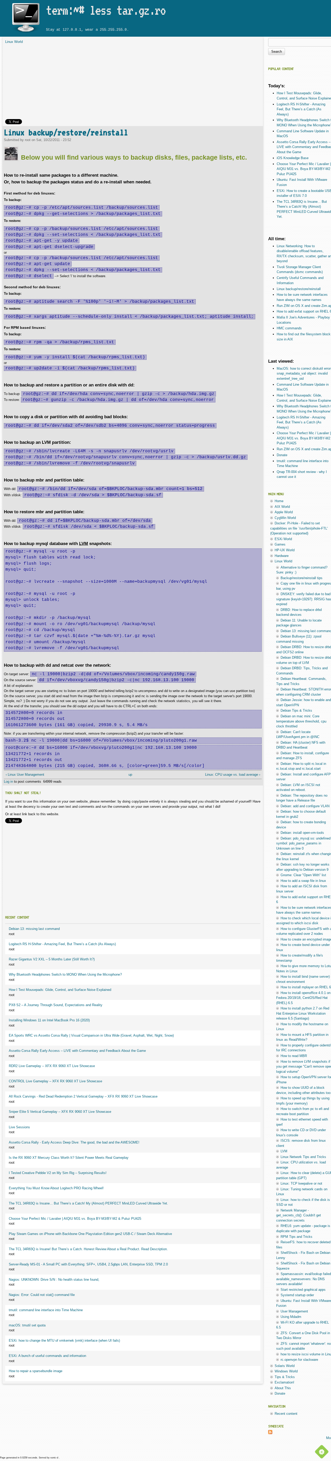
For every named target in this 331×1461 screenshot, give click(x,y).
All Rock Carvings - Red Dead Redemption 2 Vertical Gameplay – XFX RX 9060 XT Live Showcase (83, 1096)
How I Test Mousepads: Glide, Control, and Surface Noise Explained (60, 990)
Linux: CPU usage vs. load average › (232, 774)
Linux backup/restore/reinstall (66, 132)
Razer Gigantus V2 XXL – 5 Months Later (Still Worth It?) (52, 959)
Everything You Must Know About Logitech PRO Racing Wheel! (56, 1188)
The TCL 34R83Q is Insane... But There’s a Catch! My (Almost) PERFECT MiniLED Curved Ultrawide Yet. (88, 1203)
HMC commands (289, 328)
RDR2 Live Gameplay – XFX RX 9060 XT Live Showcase (52, 1066)
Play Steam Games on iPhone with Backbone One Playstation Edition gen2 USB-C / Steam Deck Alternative (90, 1234)
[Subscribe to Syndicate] (270, 1433)
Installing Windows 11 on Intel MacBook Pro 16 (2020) (49, 1020)
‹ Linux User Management (25, 774)
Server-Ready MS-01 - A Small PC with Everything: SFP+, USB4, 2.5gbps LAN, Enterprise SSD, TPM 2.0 (88, 1264)
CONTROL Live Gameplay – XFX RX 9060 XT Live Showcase (55, 1081)
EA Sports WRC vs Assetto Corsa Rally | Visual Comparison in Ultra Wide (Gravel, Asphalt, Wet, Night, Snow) (91, 1035)
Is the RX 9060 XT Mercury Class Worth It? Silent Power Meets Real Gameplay (69, 1158)
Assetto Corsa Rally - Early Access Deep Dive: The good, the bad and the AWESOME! (74, 1142)
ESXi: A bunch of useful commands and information (47, 1356)
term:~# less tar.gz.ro (106, 10)
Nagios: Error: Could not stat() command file (42, 1295)
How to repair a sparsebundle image (35, 1371)
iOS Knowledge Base (293, 158)
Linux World (14, 42)
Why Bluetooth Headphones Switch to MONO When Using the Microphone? (65, 974)
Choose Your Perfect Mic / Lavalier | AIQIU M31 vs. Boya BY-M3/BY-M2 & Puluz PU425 (75, 1219)
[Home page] (25, 33)
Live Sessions (19, 1127)
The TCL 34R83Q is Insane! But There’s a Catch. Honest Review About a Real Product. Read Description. (88, 1249)
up (130, 774)
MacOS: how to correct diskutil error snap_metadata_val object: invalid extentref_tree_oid (304, 373)
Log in (8, 781)
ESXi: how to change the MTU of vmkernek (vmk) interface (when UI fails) (64, 1340)
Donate (282, 455)
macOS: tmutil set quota (27, 1325)
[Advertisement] (132, 83)
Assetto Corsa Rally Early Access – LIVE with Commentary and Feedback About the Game (77, 1051)
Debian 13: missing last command (34, 929)
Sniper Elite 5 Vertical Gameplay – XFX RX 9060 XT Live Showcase (60, 1112)
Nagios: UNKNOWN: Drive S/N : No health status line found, (54, 1279)
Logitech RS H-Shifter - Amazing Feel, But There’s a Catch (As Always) (62, 944)
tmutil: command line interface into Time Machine (46, 1310)
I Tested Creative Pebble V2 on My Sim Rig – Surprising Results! (58, 1173)
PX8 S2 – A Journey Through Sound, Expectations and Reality (55, 1005)
